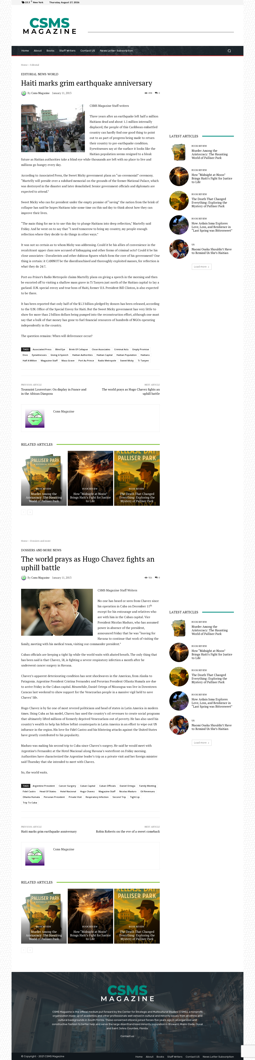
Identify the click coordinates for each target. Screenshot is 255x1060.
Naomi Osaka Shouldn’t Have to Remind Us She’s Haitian (212, 251)
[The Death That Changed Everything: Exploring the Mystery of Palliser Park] (137, 478)
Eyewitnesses (39, 354)
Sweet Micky (127, 360)
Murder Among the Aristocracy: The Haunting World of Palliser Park (44, 497)
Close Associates (101, 349)
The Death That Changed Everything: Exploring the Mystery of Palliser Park (137, 497)
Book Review (43, 489)
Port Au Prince (86, 360)
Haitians (145, 354)
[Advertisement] (161, 23)
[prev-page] (23, 512)
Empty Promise (140, 349)
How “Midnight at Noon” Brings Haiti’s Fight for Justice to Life (90, 497)
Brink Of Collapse (78, 349)
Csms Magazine (40, 93)
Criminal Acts (121, 349)
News (42, 74)
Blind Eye (60, 349)
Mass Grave (68, 360)
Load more (200, 266)
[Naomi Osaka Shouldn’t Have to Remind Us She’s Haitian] (179, 249)
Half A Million (30, 360)
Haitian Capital (105, 354)
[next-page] (29, 512)
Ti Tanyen (143, 360)
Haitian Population (127, 354)
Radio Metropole (107, 360)
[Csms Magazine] (24, 93)
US (193, 245)
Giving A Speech (59, 354)
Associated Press (42, 349)
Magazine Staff (49, 360)
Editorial (34, 64)
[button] (229, 51)
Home (24, 64)
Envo (25, 354)
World (52, 74)
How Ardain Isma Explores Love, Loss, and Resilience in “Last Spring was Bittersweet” (212, 226)
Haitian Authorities (82, 354)
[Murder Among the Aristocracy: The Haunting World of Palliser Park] (44, 478)
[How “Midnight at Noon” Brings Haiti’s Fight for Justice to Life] (90, 478)
